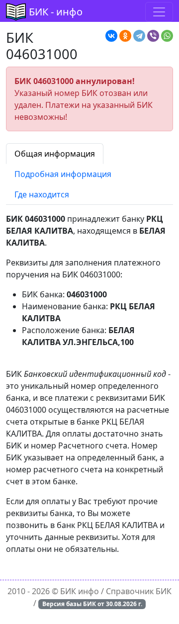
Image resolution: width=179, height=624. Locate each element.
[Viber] (153, 36)
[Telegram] (139, 36)
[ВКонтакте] (111, 36)
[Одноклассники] (125, 36)
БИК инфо (79, 591)
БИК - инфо (56, 11)
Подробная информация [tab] (62, 174)
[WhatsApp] (167, 36)
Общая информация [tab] (54, 153)
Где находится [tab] (41, 194)
